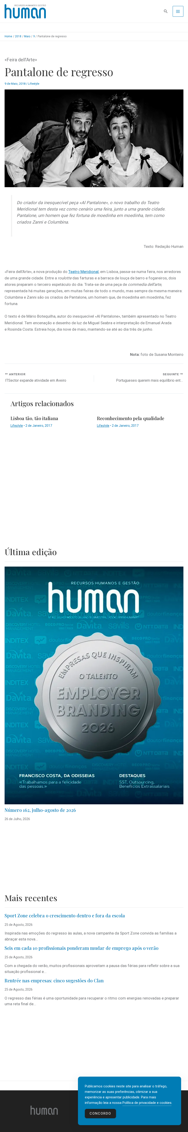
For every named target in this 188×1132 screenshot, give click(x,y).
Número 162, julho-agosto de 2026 (40, 810)
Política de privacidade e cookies (146, 1103)
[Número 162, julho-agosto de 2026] (94, 685)
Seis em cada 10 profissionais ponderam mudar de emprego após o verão (81, 948)
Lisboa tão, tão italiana (34, 418)
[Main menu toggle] (178, 11)
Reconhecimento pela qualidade (130, 418)
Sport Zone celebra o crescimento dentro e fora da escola (65, 915)
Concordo (100, 1113)
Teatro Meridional (83, 271)
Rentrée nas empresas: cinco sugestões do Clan (54, 980)
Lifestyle (33, 83)
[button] (166, 11)
